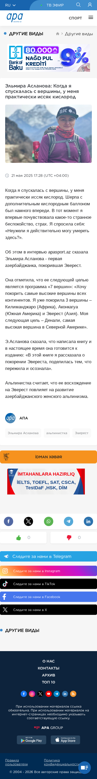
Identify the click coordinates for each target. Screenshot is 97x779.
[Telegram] (57, 694)
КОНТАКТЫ (48, 668)
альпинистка (56, 433)
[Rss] (73, 694)
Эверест (81, 433)
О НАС (48, 661)
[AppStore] (65, 740)
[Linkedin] (65, 694)
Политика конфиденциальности (62, 762)
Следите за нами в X (30, 610)
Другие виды (79, 33)
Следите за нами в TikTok (34, 584)
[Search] (78, 5)
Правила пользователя (16, 762)
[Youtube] (49, 694)
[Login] (90, 5)
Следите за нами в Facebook (36, 597)
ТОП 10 (48, 682)
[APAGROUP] (48, 727)
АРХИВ (48, 675)
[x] (40, 694)
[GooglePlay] (31, 740)
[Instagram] (32, 694)
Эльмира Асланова (23, 433)
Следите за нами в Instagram (36, 571)
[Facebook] (24, 694)
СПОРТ (75, 18)
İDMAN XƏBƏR (48, 457)
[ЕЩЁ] (89, 18)
